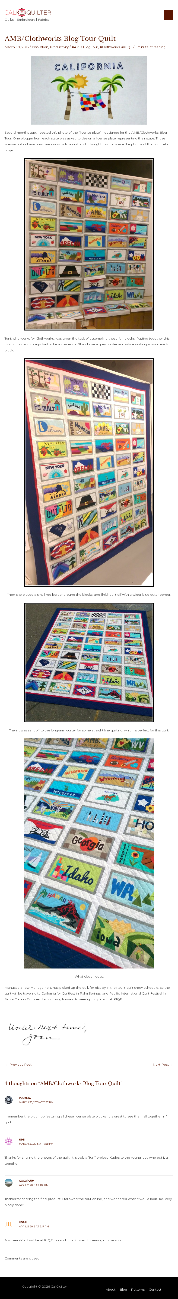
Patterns (138, 1289)
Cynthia (25, 1098)
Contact (155, 1289)
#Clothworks (110, 47)
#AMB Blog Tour (85, 47)
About (110, 1289)
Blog (123, 1289)
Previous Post (18, 1064)
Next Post (163, 1064)
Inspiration (40, 47)
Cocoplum (26, 1180)
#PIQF (126, 47)
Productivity (59, 47)
